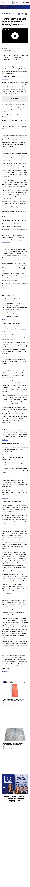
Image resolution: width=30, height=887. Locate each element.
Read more (5, 217)
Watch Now (25, 2)
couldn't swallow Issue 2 (12, 576)
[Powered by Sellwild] (24, 773)
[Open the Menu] (2, 2)
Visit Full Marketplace (22, 682)
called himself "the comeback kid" (16, 124)
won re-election (6, 242)
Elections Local (8, 13)
